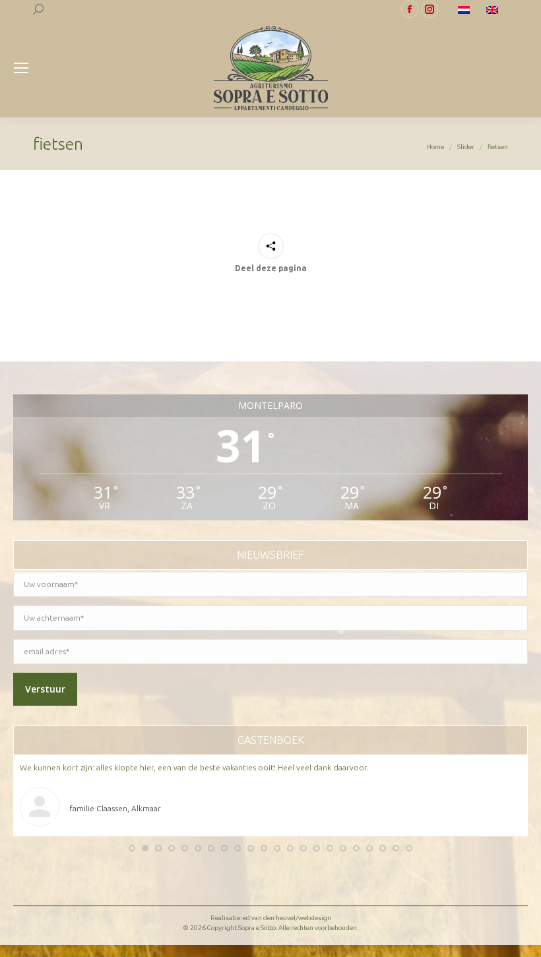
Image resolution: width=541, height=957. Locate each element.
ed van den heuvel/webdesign (287, 917)
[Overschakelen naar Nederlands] (465, 9)
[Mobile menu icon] (21, 68)
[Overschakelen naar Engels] (494, 9)
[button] (132, 848)
